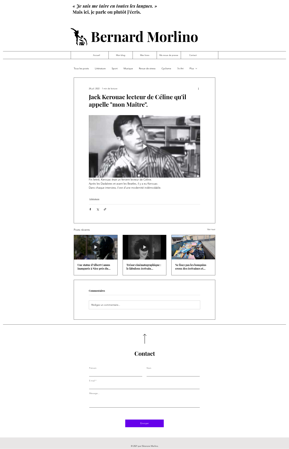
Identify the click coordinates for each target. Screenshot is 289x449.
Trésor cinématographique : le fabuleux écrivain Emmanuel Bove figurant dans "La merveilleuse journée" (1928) (143, 266)
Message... (94, 393)
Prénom (92, 368)
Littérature (100, 68)
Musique (128, 68)
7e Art (180, 68)
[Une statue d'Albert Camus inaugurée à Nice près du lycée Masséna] (95, 247)
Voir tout (211, 229)
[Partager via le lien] (105, 209)
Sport (115, 68)
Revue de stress (147, 68)
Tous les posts (81, 68)
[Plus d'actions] (198, 88)
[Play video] (144, 146)
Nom (149, 368)
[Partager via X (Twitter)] (97, 209)
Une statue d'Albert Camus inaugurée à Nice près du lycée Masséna (94, 266)
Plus (192, 68)
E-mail (92, 381)
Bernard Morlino (144, 36)
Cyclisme (166, 68)
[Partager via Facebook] (90, 209)
